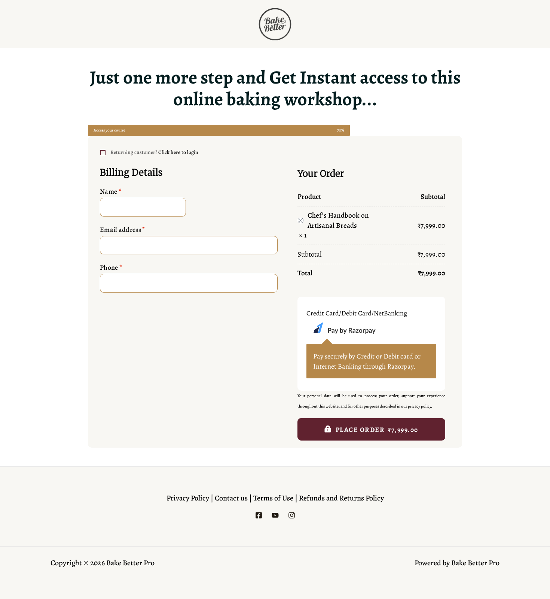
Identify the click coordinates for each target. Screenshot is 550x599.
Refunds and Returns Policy (341, 498)
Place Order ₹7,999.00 (377, 429)
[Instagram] (291, 515)
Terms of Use (274, 498)
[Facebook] (258, 515)
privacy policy (419, 406)
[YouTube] (275, 515)
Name (110, 191)
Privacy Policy (187, 498)
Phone (111, 267)
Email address (122, 229)
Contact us (232, 498)
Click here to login (178, 152)
